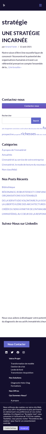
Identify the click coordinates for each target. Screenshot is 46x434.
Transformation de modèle (22, 363)
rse (37, 134)
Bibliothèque (8, 187)
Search (36, 121)
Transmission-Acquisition (22, 372)
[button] (40, 5)
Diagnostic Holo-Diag (20, 383)
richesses (28, 133)
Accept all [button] (24, 428)
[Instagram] (23, 352)
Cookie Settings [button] (10, 428)
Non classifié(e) (9, 169)
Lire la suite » (15, 67)
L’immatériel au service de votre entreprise (23, 159)
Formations (16, 386)
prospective (8, 134)
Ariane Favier (11, 46)
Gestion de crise (18, 366)
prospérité (17, 134)
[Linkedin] (6, 352)
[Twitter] (12, 352)
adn (3, 128)
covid (21, 128)
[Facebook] (17, 352)
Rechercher (7, 115)
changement (8, 128)
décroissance (32, 128)
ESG (38, 128)
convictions (16, 128)
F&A (41, 128)
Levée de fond (17, 369)
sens (40, 134)
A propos (15, 400)
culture (26, 128)
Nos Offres (14, 391)
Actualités (7, 154)
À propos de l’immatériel (14, 150)
